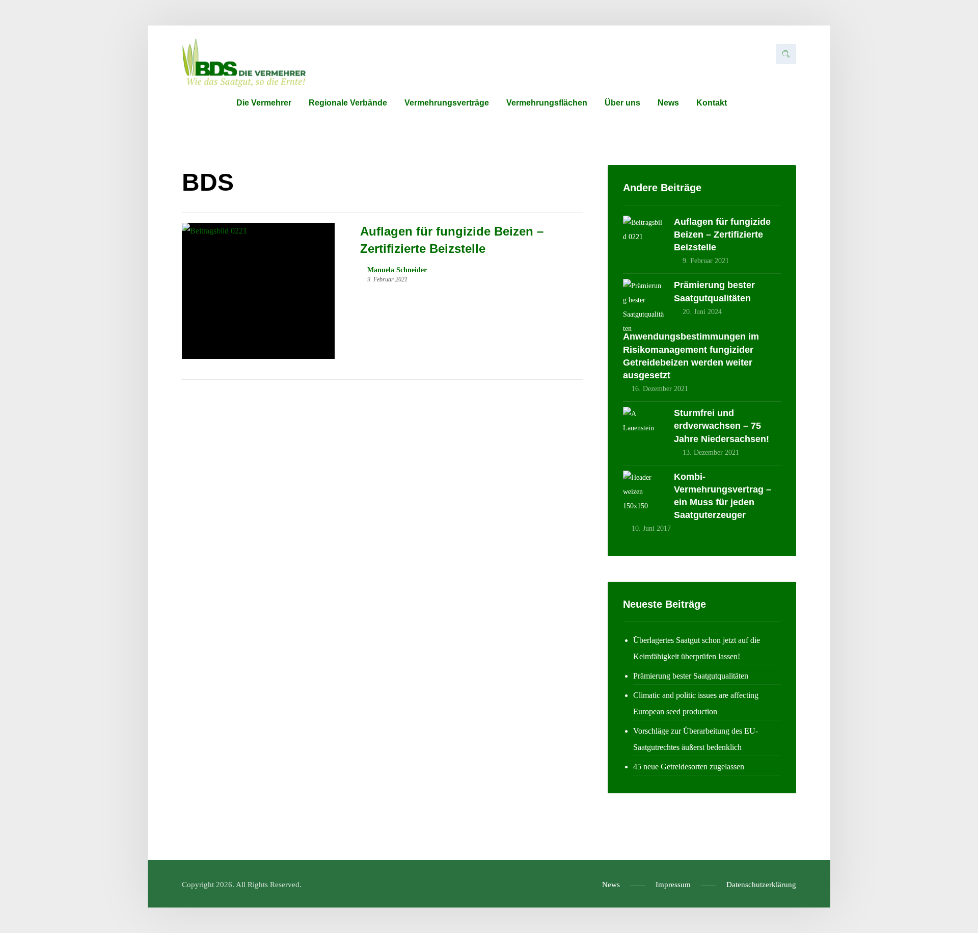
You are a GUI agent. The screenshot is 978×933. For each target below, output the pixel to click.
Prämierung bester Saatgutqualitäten (690, 675)
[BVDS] (244, 62)
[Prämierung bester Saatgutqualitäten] (643, 299)
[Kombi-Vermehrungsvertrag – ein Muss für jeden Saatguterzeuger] (643, 491)
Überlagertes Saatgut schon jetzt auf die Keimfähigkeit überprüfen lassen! (696, 648)
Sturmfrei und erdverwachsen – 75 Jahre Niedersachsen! (721, 426)
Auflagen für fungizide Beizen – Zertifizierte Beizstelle (722, 234)
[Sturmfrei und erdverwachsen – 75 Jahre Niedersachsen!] (643, 427)
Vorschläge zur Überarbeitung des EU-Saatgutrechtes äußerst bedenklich (695, 739)
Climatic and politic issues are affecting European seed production (695, 703)
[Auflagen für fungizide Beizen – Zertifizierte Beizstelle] (643, 236)
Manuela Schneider (397, 270)
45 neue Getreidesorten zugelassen (688, 766)
